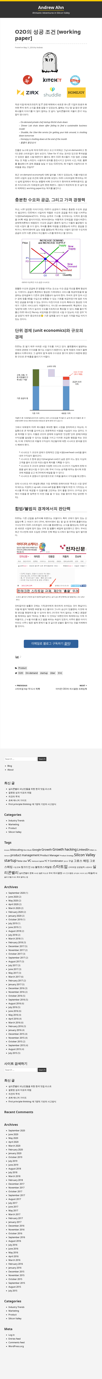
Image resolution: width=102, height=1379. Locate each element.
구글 (71, 860)
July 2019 (12, 923)
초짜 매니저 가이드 (17, 800)
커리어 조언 (84, 873)
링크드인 (26, 867)
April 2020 (13, 904)
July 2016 (12, 1007)
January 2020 (14, 915)
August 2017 (14, 961)
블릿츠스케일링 (43, 867)
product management (25, 855)
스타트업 (60, 866)
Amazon (7, 850)
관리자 (66, 861)
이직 (64, 873)
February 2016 (15, 1026)
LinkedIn (83, 849)
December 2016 (16, 988)
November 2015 (16, 1037)
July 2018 (12, 934)
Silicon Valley (14, 831)
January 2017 (14, 984)
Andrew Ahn (51, 7)
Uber (52, 673)
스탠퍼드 (88, 867)
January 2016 (14, 1030)
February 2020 (15, 912)
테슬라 (91, 872)
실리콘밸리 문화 (26, 873)
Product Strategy (67, 855)
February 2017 (15, 980)
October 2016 (15, 995)
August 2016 (14, 1003)
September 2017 (16, 957)
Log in (11, 1334)
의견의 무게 (14, 796)
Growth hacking (64, 849)
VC (29, 861)
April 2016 (13, 1018)
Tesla (19, 860)
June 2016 (13, 1011)
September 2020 (16, 892)
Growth (46, 849)
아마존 (36, 873)
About (10, 769)
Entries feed (14, 1338)
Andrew (40, 47)
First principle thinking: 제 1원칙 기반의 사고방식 (32, 804)
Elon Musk (27, 850)
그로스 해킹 (81, 861)
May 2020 (13, 900)
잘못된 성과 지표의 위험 (19, 792)
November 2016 (16, 992)
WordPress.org (16, 1346)
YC (45, 860)
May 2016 (13, 1014)
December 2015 (16, 1033)
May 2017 (13, 972)
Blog (9, 765)
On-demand (32, 673)
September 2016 (16, 999)
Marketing (13, 824)
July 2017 (12, 965)
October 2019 (15, 919)
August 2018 (14, 931)
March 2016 (14, 1022)
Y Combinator (55, 860)
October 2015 (15, 1041)
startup (44, 673)
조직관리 (76, 873)
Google (36, 849)
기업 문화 (16, 867)
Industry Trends (16, 820)
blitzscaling (16, 849)
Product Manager (50, 855)
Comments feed (16, 1342)
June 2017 (13, 969)
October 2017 (15, 953)
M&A (92, 850)
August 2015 (14, 1049)
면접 (33, 867)
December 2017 (16, 946)
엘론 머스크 (43, 873)
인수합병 (69, 873)
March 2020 (14, 908)
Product (22, 668)
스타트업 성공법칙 (76, 867)
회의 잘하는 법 (22, 877)
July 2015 (12, 1053)
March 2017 (14, 976)
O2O (20, 673)
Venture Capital (38, 861)
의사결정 (57, 872)
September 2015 (16, 1045)
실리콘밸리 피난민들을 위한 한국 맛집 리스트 (30, 788)
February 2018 (15, 942)
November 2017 (16, 950)
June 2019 (13, 927)
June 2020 (13, 896)
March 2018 (14, 938)
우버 (60, 673)
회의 (14, 877)
